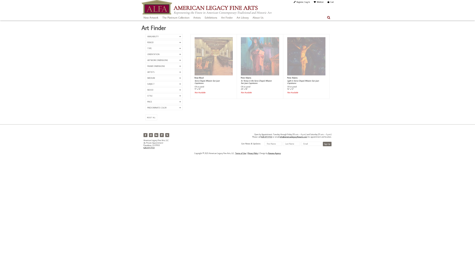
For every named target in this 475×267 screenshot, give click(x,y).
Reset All (151, 117)
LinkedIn (156, 135)
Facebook (145, 135)
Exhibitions (211, 17)
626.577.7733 (149, 147)
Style (150, 96)
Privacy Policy (253, 153)
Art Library (243, 17)
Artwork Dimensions (157, 60)
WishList (320, 2)
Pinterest (162, 135)
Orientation (153, 54)
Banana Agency (274, 153)
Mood (150, 90)
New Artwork (150, 17)
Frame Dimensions (156, 66)
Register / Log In (303, 2)
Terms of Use (240, 153)
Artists (197, 17)
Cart (332, 2)
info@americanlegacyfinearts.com (293, 137)
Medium (151, 78)
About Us (258, 17)
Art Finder (227, 17)
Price (149, 101)
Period (150, 42)
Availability (153, 36)
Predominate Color (156, 107)
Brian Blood (199, 78)
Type (149, 48)
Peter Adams (246, 78)
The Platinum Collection (175, 17)
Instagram (151, 135)
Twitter (167, 135)
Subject (151, 84)
